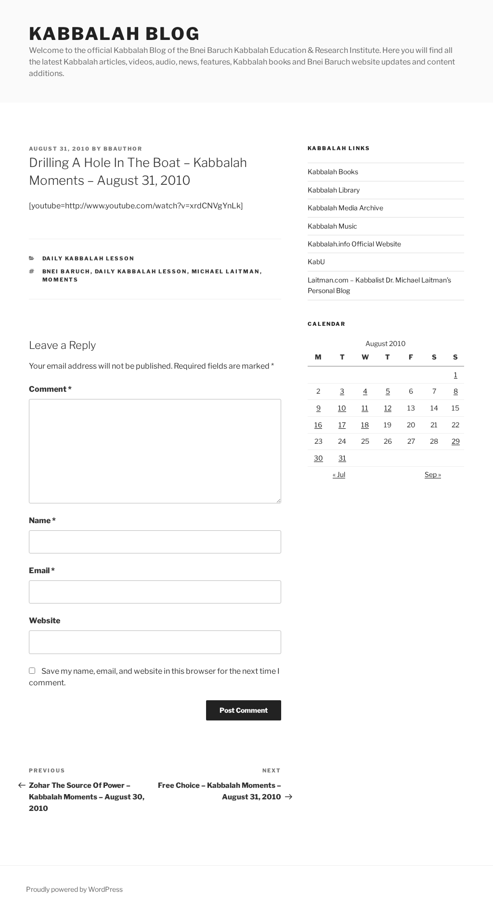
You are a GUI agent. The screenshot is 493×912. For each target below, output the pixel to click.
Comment (50, 389)
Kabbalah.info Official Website (354, 244)
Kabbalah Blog (114, 33)
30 (318, 458)
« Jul (339, 474)
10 (342, 408)
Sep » (433, 474)
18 (365, 425)
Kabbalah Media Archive (345, 208)
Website (44, 620)
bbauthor (123, 148)
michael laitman (226, 271)
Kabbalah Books (333, 171)
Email (42, 570)
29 (456, 441)
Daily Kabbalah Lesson (88, 258)
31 (342, 458)
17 (342, 425)
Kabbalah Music (332, 226)
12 (387, 408)
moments (60, 279)
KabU (316, 261)
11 (365, 408)
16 (318, 425)
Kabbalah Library (334, 190)
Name (42, 520)
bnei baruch (66, 271)
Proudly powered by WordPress (74, 889)
